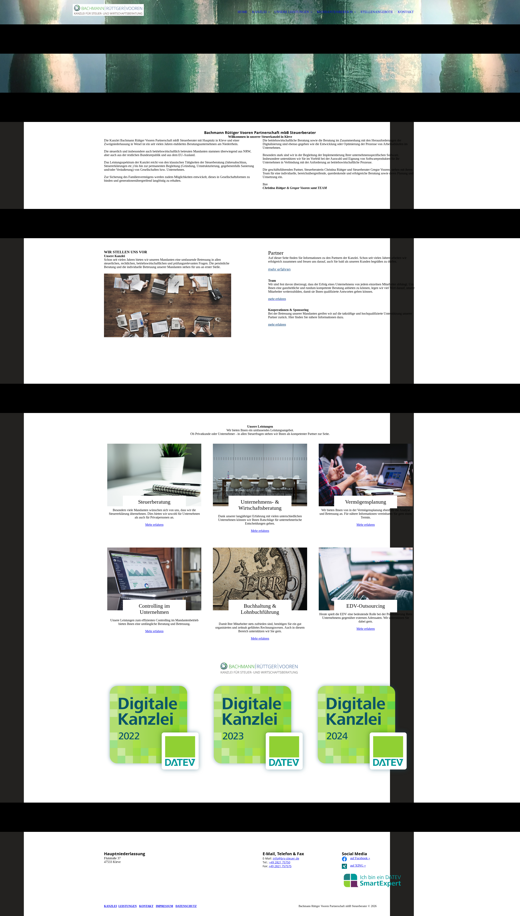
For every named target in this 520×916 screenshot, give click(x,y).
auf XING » (358, 865)
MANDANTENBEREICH (335, 12)
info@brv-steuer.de (286, 858)
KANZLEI (259, 12)
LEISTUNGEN (127, 906)
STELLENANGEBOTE (377, 12)
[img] (108, 14)
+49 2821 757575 (280, 866)
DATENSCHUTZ (186, 906)
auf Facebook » (360, 858)
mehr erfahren (279, 269)
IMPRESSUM (164, 906)
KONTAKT (406, 12)
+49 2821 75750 (279, 862)
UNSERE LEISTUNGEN (291, 12)
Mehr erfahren (154, 524)
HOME (242, 12)
